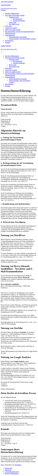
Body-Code (12, 22)
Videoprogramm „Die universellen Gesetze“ (22, 39)
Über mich (8, 26)
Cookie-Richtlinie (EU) (12, 472)
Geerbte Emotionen (19, 20)
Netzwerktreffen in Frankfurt (18, 37)
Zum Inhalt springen (7, 1)
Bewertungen (9, 40)
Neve (2, 465)
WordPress (18, 465)
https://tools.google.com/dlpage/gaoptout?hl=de (22, 385)
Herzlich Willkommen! (12, 13)
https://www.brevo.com (8, 289)
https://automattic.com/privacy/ (27, 262)
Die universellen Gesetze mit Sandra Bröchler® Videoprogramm (19, 32)
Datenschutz (8, 468)
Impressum (8, 470)
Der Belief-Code (14, 24)
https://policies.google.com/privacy (17, 353)
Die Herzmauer (17, 19)
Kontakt (3, 10)
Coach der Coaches (11, 28)
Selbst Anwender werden (13, 30)
